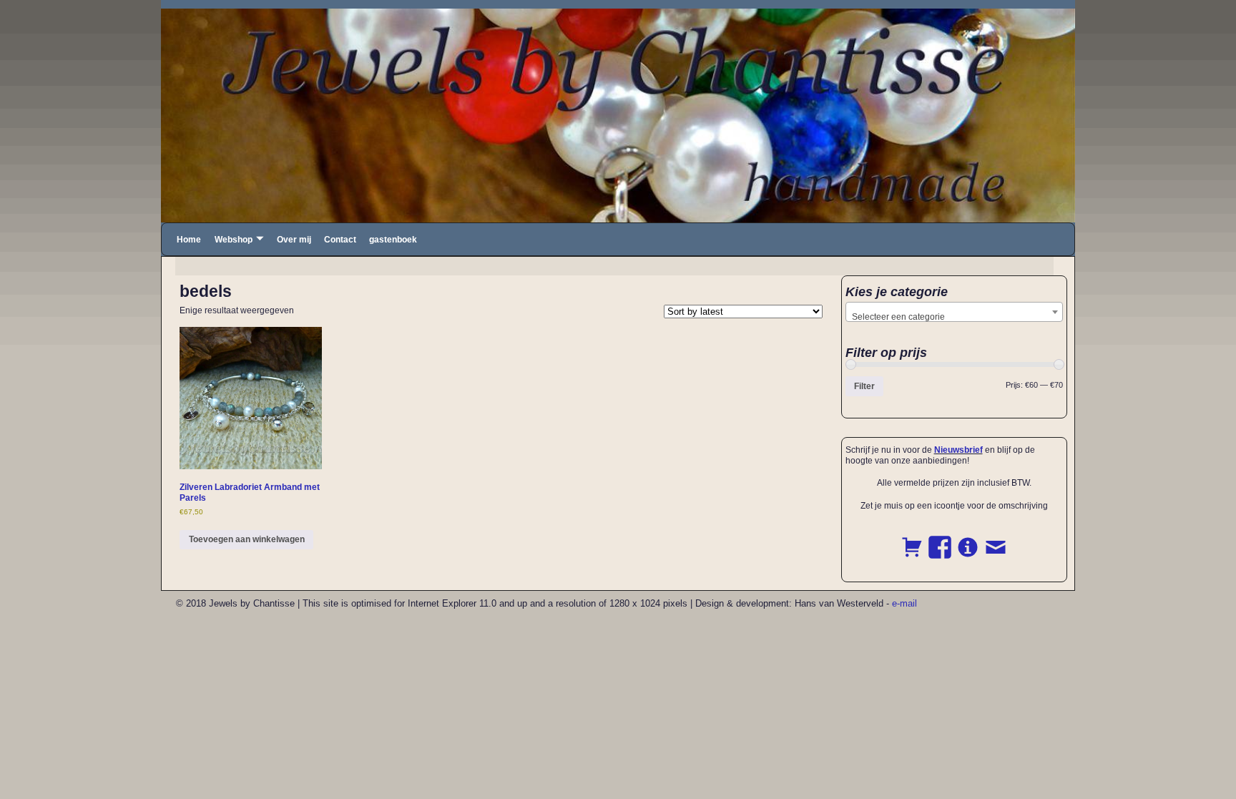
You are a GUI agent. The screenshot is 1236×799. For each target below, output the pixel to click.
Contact (340, 240)
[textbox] (954, 317)
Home (189, 240)
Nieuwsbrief (958, 450)
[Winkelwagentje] (912, 539)
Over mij (294, 240)
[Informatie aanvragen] (968, 539)
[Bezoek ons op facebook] (940, 539)
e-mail (904, 603)
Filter (864, 386)
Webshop (233, 240)
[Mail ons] (996, 539)
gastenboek (393, 240)
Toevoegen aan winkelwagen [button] (247, 539)
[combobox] (954, 312)
